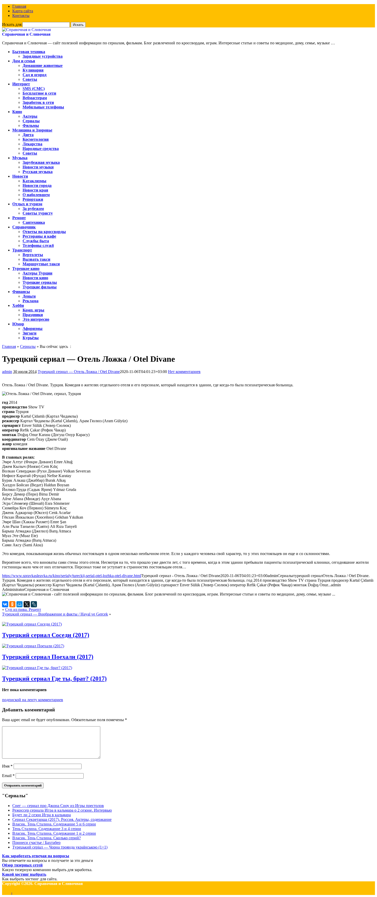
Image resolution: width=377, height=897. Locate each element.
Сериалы (31, 121)
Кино (17, 111)
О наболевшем (36, 195)
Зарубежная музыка (41, 162)
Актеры (30, 116)
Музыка (19, 158)
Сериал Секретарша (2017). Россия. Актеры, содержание (62, 819)
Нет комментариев (184, 371)
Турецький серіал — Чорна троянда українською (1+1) (59, 847)
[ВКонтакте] (5, 604)
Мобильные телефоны (43, 107)
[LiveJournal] (34, 604)
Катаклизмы (34, 181)
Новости (20, 176)
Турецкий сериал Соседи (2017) (45, 635)
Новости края (35, 190)
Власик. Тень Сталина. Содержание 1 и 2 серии (54, 833)
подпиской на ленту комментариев (32, 700)
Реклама (30, 301)
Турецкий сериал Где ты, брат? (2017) (54, 678)
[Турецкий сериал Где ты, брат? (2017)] (37, 668)
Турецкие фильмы (40, 287)
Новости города (37, 185)
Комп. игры (33, 310)
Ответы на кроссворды (44, 231)
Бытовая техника (28, 51)
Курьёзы (31, 338)
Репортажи (33, 199)
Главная (19, 6)
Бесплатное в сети (39, 93)
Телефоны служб (38, 245)
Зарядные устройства (43, 56)
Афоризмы (33, 328)
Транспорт (22, 250)
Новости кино (35, 278)
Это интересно (36, 319)
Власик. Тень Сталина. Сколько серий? (46, 838)
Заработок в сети (38, 102)
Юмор (18, 324)
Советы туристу (38, 213)
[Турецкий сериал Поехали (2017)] (33, 646)
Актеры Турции (37, 273)
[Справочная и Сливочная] (26, 29)
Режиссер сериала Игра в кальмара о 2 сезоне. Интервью (62, 810)
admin (7, 371)
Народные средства (41, 148)
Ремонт (19, 218)
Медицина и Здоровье (32, 130)
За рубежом (33, 208)
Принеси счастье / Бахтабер (36, 842)
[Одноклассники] (12, 604)
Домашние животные (43, 65)
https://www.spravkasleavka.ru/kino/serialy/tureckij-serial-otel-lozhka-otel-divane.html (71, 575)
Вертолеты (33, 255)
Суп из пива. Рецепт (23, 609)
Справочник (24, 227)
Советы (30, 79)
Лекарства (32, 144)
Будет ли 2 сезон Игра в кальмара (41, 815)
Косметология (36, 139)
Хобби (18, 305)
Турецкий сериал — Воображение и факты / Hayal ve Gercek (55, 614)
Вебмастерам (35, 98)
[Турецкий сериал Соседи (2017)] (32, 624)
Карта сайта (22, 11)
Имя (7, 766)
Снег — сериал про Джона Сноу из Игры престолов (58, 805)
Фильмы (31, 125)
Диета (28, 135)
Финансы (21, 291)
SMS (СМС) (34, 88)
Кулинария (33, 70)
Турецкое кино (25, 268)
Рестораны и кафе (39, 236)
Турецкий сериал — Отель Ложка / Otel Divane (79, 371)
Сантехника (34, 222)
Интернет (21, 84)
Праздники (33, 315)
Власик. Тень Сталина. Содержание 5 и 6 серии (54, 824)
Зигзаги (29, 333)
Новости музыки (38, 167)
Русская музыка (38, 171)
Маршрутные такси (41, 264)
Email (8, 775)
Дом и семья (23, 61)
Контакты (20, 15)
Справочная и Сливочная (26, 34)
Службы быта (36, 241)
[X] (27, 604)
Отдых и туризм (27, 204)
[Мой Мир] (19, 604)
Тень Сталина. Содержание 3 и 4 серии (46, 829)
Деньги (29, 296)
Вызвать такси (36, 259)
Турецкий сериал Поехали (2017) (47, 656)
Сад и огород (34, 75)
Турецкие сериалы (40, 282)
